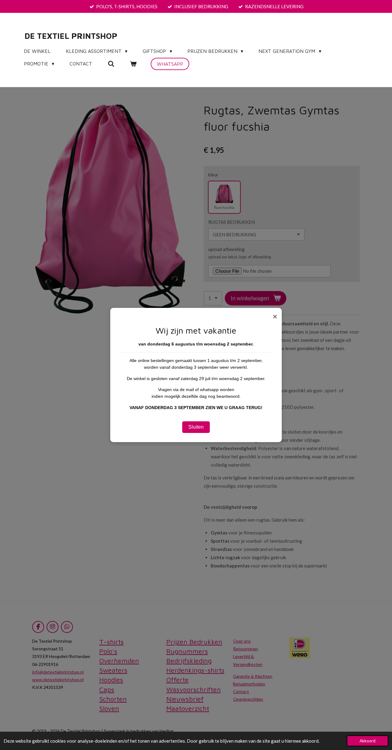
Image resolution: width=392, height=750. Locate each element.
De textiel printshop (70, 35)
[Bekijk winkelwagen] (133, 63)
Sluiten (196, 427)
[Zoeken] (110, 63)
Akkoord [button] (367, 740)
